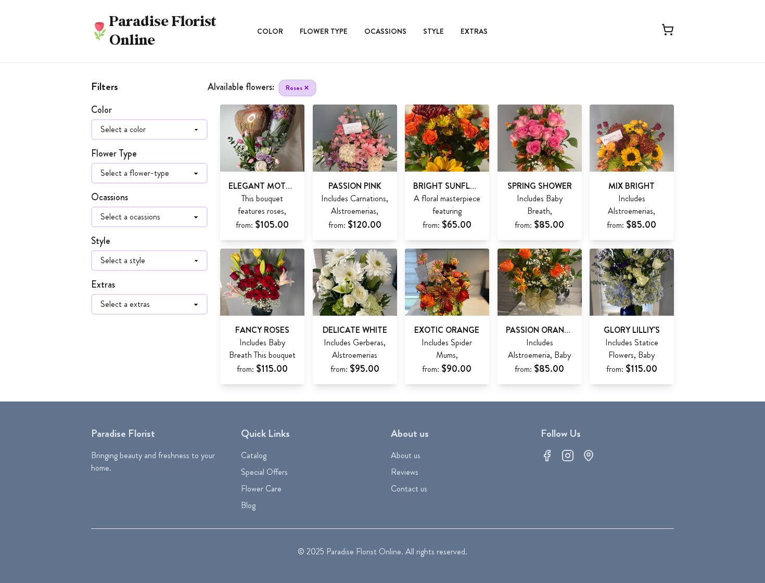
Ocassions (385, 31)
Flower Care (261, 489)
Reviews (404, 472)
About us (405, 455)
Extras (474, 31)
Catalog (253, 455)
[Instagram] (568, 455)
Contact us (409, 489)
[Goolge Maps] (588, 455)
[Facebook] (547, 455)
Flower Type (324, 31)
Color (270, 31)
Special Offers (264, 472)
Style (433, 31)
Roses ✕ (297, 88)
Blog (248, 505)
